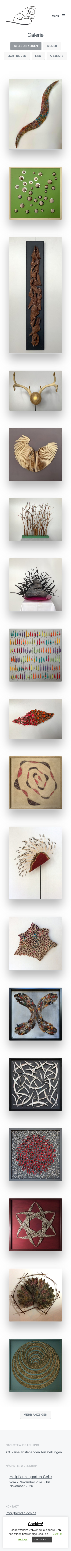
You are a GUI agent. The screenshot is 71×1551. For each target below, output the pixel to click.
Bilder (52, 45)
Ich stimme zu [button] (42, 1539)
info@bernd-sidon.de (21, 1513)
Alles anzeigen (26, 45)
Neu (38, 55)
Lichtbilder (17, 55)
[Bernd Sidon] (21, 15)
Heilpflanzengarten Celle (30, 1476)
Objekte (57, 55)
